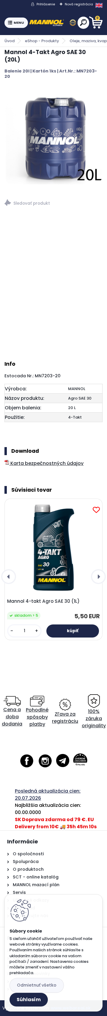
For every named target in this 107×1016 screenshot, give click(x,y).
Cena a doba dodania (12, 716)
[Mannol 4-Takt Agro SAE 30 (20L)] (53, 138)
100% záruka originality (94, 718)
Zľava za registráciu (65, 718)
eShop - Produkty (42, 41)
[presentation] (8, 576)
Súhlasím (29, 999)
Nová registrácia (79, 4)
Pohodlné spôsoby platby (37, 717)
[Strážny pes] (53, 203)
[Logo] (52, 22)
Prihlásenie (46, 4)
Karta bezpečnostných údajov (46, 463)
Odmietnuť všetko (36, 985)
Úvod (9, 41)
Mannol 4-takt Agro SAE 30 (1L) (43, 601)
